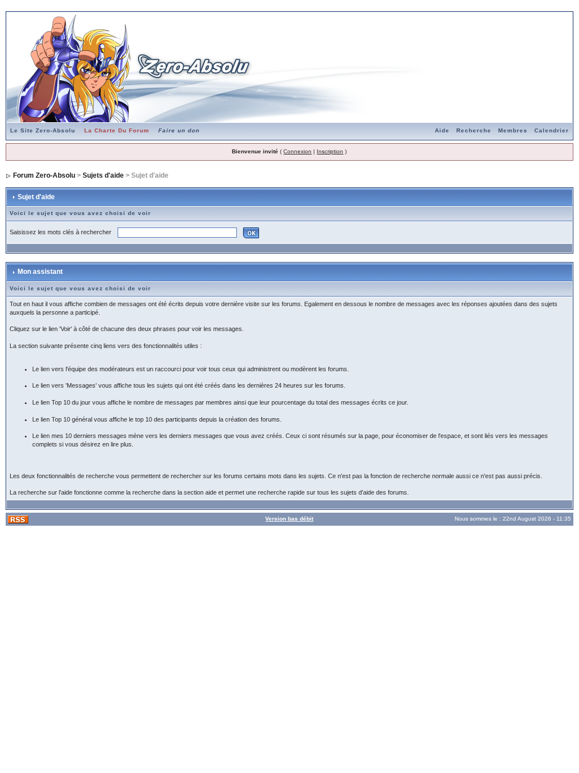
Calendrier (551, 130)
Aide (442, 130)
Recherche (473, 130)
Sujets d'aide (103, 175)
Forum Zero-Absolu (44, 175)
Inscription (330, 151)
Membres (513, 130)
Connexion (297, 151)
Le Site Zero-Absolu (42, 130)
